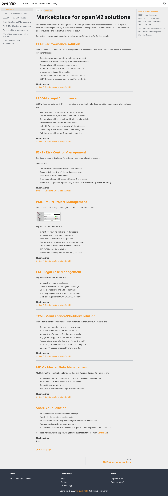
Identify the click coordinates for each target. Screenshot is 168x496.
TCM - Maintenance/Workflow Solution (16, 35)
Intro (23, 3)
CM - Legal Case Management (15, 30)
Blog (55, 3)
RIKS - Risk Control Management (17, 22)
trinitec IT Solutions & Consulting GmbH (53, 87)
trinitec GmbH (81, 491)
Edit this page (45, 449)
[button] (164, 3)
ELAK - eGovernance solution (15, 13)
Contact (64, 482)
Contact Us (102, 433)
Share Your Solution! (145, 35)
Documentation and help (21, 478)
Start (33, 3)
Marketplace (44, 3)
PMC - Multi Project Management (17, 26)
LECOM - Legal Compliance (14, 18)
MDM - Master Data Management (11, 41)
